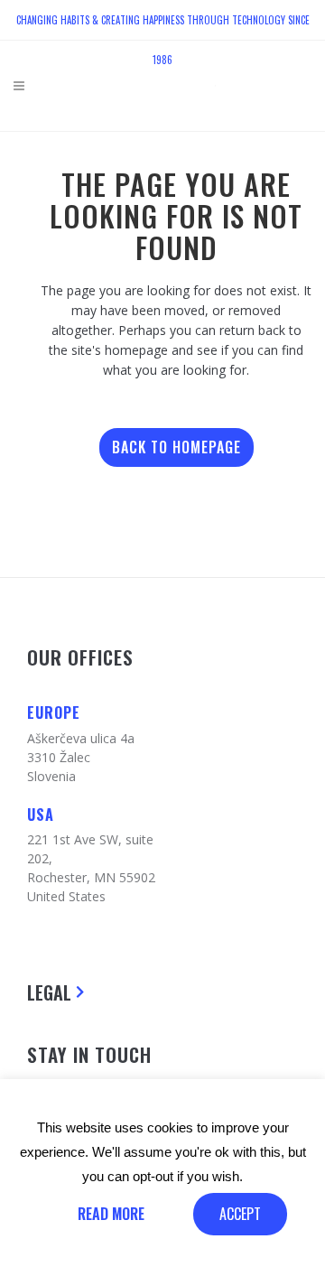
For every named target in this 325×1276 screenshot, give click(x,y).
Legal (49, 992)
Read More (111, 1214)
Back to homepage (176, 447)
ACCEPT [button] (240, 1214)
